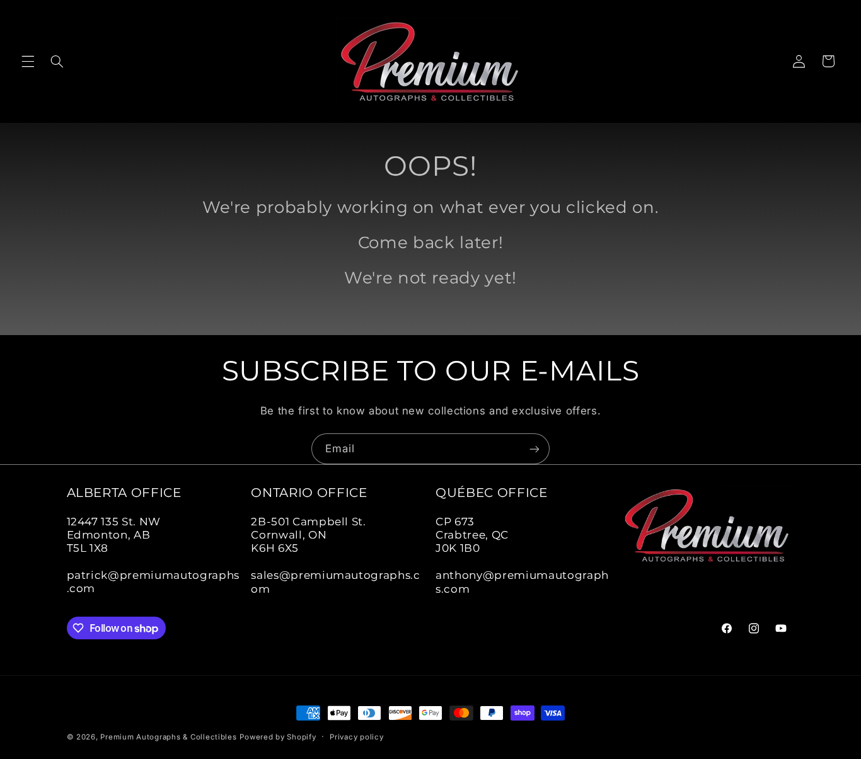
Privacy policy (356, 737)
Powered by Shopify (278, 737)
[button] (27, 61)
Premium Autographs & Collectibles (168, 737)
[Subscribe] (534, 448)
